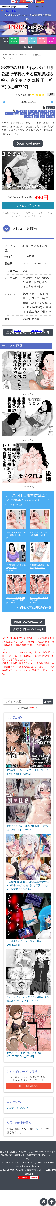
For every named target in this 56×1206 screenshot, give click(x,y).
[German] (39, 1)
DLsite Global (51, 40)
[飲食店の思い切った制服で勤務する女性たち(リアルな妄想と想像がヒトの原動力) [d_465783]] (9, 102)
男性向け (50, 117)
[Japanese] (13, 1)
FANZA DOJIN (4, 40)
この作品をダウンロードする (28, 332)
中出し (24, 114)
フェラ (51, 111)
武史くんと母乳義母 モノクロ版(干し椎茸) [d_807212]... (16, 535)
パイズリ (42, 111)
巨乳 (52, 114)
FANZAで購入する (28, 205)
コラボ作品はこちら (28, 1086)
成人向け (28, 117)
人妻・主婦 (33, 114)
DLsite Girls (23, 40)
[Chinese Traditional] (20, 1)
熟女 (42, 117)
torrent (17, 330)
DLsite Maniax (14, 40)
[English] (16, 1)
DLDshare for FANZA (14, 55)
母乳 (36, 117)
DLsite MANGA (32, 40)
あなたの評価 (23, 94)
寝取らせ (44, 114)
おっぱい (32, 111)
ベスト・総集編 (12, 114)
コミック (9, 58)
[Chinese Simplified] (24, 1)
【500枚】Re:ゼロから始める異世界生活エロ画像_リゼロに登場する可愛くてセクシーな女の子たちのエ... (28, 885)
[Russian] (28, 1)
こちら (37, 1128)
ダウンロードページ (28, 629)
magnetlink (36, 330)
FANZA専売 (22, 111)
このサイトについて (17, 1107)
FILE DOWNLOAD (28, 621)
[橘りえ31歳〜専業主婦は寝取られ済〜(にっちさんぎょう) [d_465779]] (46, 102)
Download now (28, 143)
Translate (11, 11)
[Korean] (31, 1)
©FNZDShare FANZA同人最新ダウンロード (23, 1169)
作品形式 (37, 55)
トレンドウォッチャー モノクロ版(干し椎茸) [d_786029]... (15, 600)
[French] (35, 1)
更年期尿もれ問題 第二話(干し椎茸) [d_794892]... (16, 567)
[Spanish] (42, 1)
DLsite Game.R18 (42, 40)
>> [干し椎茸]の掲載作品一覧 (33, 607)
